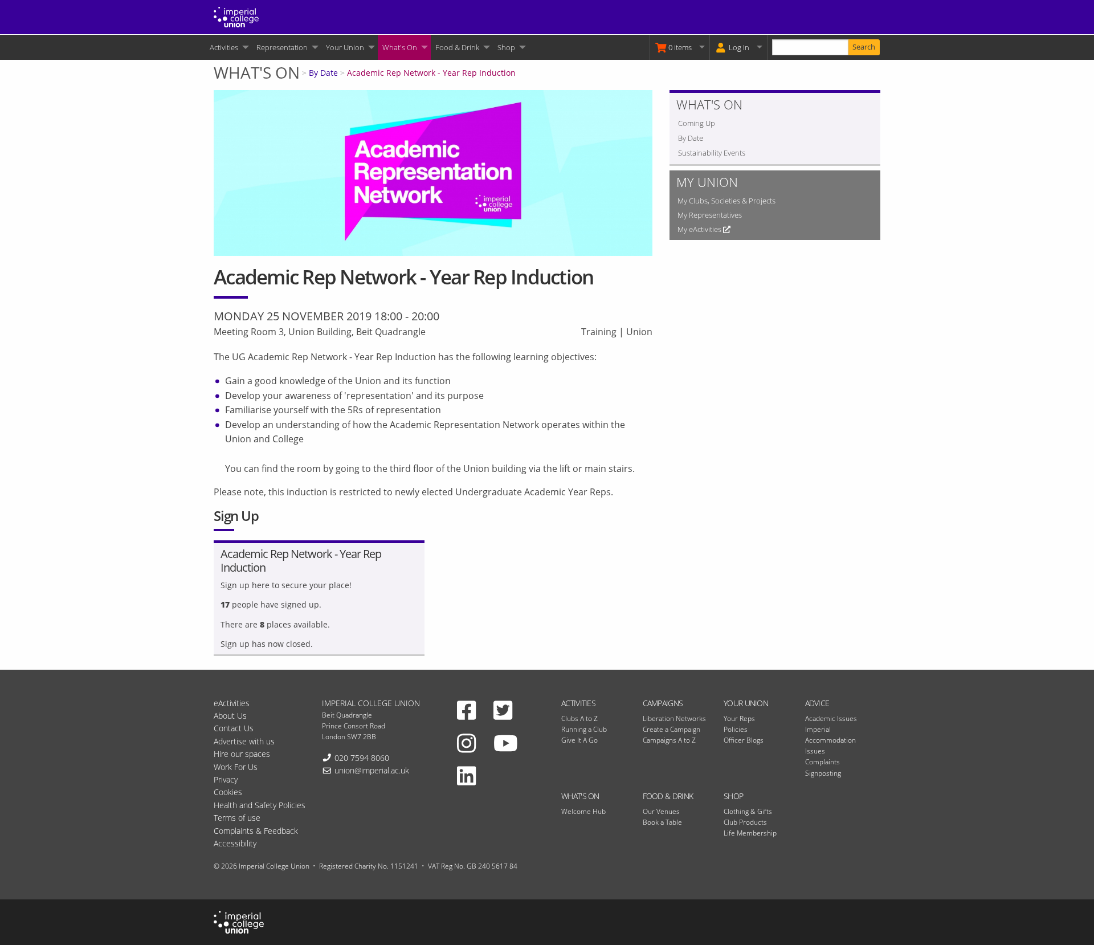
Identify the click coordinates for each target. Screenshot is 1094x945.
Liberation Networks (674, 718)
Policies (736, 729)
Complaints (822, 762)
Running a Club (584, 729)
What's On (399, 47)
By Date (323, 72)
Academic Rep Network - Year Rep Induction (431, 72)
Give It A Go (579, 740)
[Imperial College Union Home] (236, 16)
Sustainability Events (711, 153)
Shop (506, 47)
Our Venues (661, 811)
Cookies (228, 792)
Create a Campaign (671, 729)
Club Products (745, 822)
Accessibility (235, 843)
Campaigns (663, 703)
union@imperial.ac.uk (371, 770)
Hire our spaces (242, 753)
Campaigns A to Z (669, 740)
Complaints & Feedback (256, 830)
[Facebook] (466, 710)
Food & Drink (457, 47)
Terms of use (237, 817)
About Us (230, 715)
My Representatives (709, 215)
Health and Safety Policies (259, 805)
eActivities (232, 703)
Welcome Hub (583, 811)
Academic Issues (831, 718)
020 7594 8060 (361, 757)
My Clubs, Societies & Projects (726, 200)
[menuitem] (228, 47)
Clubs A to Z (579, 718)
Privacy (226, 779)
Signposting (823, 773)
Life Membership (750, 833)
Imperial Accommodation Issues (830, 740)
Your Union (345, 47)
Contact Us (234, 728)
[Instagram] (466, 742)
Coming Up (696, 123)
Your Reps (739, 718)
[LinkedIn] (466, 776)
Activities (224, 47)
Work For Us (236, 766)
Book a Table (662, 822)
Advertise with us (244, 741)
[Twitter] (502, 710)
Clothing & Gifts (748, 811)
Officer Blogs (744, 740)
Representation (282, 47)
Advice (817, 703)
